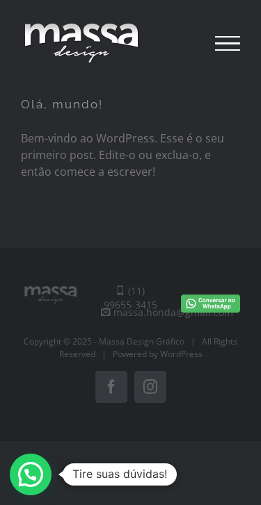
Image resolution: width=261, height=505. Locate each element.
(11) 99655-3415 (130, 297)
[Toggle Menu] (227, 43)
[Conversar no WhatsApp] (210, 292)
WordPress (181, 354)
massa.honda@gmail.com (172, 312)
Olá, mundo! (62, 104)
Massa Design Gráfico (141, 341)
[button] (31, 474)
